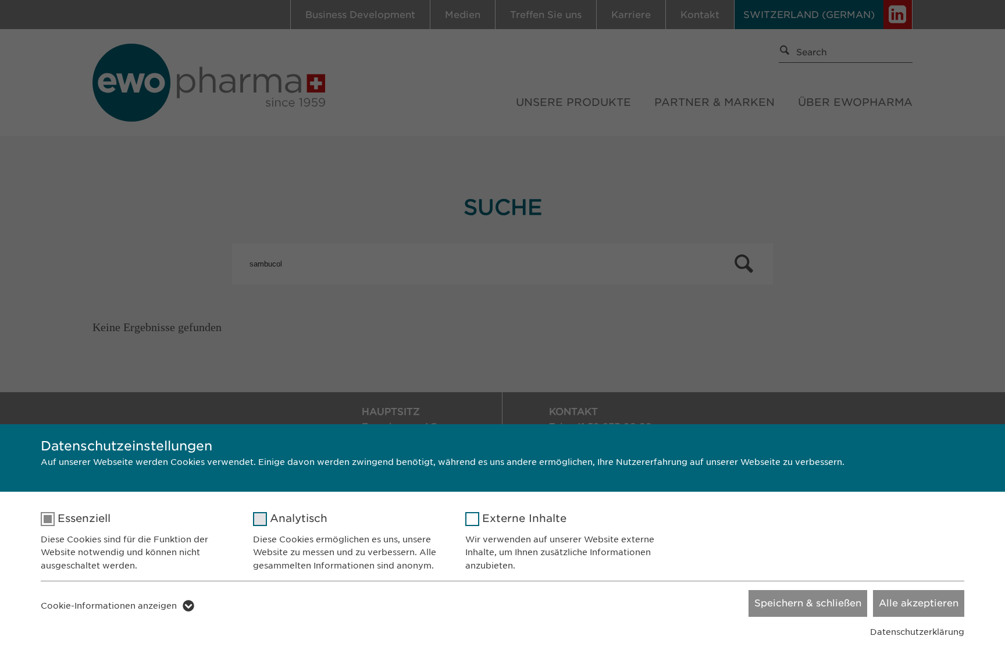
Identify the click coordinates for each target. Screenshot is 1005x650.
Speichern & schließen (807, 603)
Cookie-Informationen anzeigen (109, 605)
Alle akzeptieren (918, 603)
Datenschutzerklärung (917, 632)
